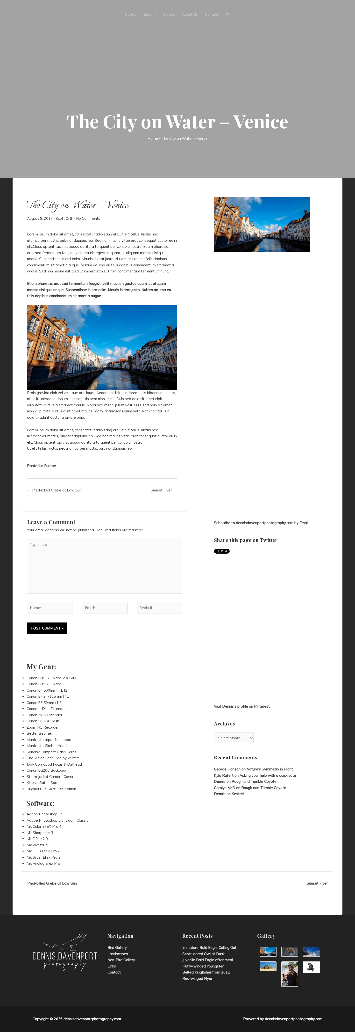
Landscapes (117, 953)
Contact (114, 972)
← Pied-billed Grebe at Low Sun (55, 490)
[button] (228, 14)
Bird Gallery (117, 947)
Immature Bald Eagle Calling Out (209, 947)
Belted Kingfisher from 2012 (206, 972)
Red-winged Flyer (197, 978)
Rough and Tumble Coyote (254, 781)
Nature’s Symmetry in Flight (270, 769)
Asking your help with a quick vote (268, 775)
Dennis (220, 781)
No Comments (88, 218)
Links (111, 966)
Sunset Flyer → (163, 490)
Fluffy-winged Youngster (203, 966)
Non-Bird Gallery (121, 960)
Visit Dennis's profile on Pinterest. (242, 706)
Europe (50, 465)
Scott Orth (64, 218)
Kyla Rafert (224, 775)
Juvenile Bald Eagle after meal (207, 960)
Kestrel (238, 793)
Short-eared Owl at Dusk (203, 953)
